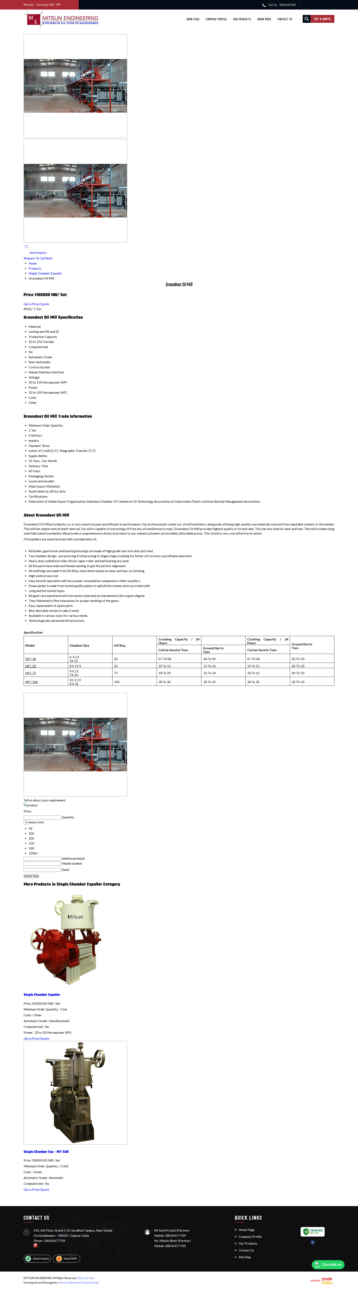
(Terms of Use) (85, 1278)
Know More (264, 19)
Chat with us (331, 1264)
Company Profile (216, 19)
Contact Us (284, 19)
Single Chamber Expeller (45, 273)
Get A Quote (322, 19)
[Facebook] (312, 1243)
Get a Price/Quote (36, 304)
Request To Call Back (38, 258)
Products (35, 268)
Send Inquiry (38, 252)
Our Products (242, 19)
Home (33, 263)
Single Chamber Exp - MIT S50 (46, 1151)
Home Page (193, 19)
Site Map (245, 1257)
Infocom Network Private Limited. (79, 1282)
